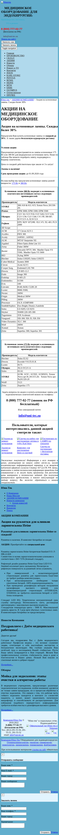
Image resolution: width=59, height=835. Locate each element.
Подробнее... (7, 665)
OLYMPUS (12, 90)
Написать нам (8, 42)
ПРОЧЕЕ (11, 95)
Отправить (45, 792)
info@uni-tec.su (30, 415)
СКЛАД (10, 58)
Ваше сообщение (9, 781)
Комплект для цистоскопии (23, 449)
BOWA (10, 80)
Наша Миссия (13, 495)
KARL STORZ (13, 75)
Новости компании (16, 500)
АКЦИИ (11, 60)
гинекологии (46, 742)
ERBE (9, 87)
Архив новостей (19, 503)
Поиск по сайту (8, 39)
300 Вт (23, 183)
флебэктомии (50, 745)
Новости (11, 63)
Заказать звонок (9, 45)
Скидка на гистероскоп (46, 447)
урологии (34, 742)
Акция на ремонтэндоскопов (7, 450)
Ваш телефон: (8, 811)
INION (10, 73)
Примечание (7, 822)
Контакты (11, 70)
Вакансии (11, 508)
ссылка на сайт (39, 749)
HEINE (10, 83)
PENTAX (11, 78)
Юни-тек (5, 100)
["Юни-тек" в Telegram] (41, 728)
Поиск (10, 510)
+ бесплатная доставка (46, 452)
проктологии (8, 745)
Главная (10, 53)
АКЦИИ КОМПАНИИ (23, 100)
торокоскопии (36, 745)
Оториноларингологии (18, 742)
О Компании (13, 493)
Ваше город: (7, 776)
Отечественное (14, 92)
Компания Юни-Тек (12, 720)
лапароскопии (22, 745)
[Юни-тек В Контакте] (54, 734)
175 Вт (15, 183)
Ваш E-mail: (7, 770)
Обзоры (10, 65)
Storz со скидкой (24, 453)
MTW (9, 85)
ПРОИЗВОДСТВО (15, 55)
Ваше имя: (6, 765)
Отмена (54, 792)
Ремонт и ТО (13, 68)
